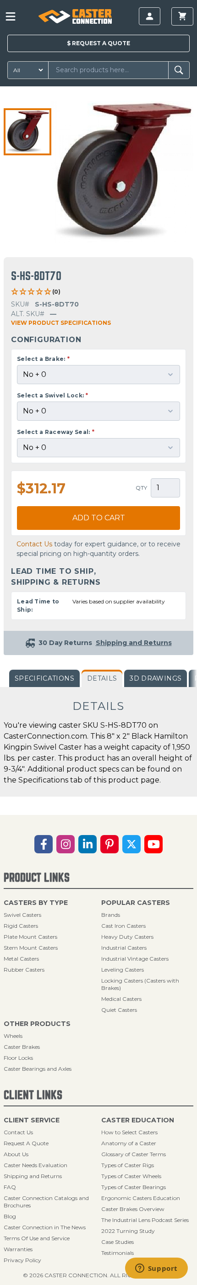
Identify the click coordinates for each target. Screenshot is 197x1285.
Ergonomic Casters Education (140, 1198)
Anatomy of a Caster (128, 1143)
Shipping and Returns (33, 1176)
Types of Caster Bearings (133, 1187)
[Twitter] (131, 844)
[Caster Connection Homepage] (75, 16)
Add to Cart (98, 517)
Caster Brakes (22, 1046)
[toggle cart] (182, 16)
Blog (10, 1216)
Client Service (32, 1120)
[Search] (179, 70)
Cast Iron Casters (123, 925)
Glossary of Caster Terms (133, 1154)
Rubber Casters (24, 969)
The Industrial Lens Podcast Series (145, 1219)
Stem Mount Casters (31, 947)
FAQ (10, 1187)
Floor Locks (18, 1057)
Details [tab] (102, 678)
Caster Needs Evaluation (35, 1165)
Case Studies (117, 1241)
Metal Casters (21, 958)
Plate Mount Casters (30, 936)
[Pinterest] (109, 844)
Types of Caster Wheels (131, 1176)
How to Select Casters (129, 1132)
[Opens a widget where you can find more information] (156, 1269)
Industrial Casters (124, 947)
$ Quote (98, 43)
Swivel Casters (22, 914)
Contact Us (34, 544)
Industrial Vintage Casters (135, 958)
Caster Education (137, 1120)
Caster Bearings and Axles (37, 1068)
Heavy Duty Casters (127, 936)
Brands (110, 914)
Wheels (13, 1035)
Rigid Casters (21, 925)
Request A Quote (26, 1143)
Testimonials (117, 1252)
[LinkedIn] (87, 844)
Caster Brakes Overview (132, 1209)
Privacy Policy (22, 1260)
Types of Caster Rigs (127, 1165)
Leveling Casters (122, 969)
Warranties (18, 1249)
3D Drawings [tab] (155, 678)
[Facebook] (43, 844)
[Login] (149, 16)
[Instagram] (65, 844)
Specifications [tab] (44, 678)
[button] (27, 132)
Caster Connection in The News (45, 1227)
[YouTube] (153, 844)
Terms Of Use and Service (37, 1238)
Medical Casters (121, 998)
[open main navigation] (10, 16)
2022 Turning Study (128, 1230)
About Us (16, 1154)
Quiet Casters (119, 1009)
